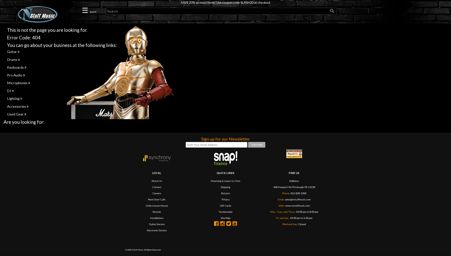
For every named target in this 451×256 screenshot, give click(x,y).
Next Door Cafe (156, 199)
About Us (157, 180)
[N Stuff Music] (37, 14)
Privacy (226, 199)
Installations (157, 217)
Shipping (225, 187)
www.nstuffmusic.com (297, 205)
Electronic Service (157, 230)
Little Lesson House (157, 205)
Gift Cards (225, 205)
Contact (156, 187)
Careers (156, 193)
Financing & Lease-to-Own (225, 180)
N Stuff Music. (137, 250)
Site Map (225, 217)
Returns (225, 193)
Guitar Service (157, 224)
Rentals (157, 211)
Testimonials (225, 211)
